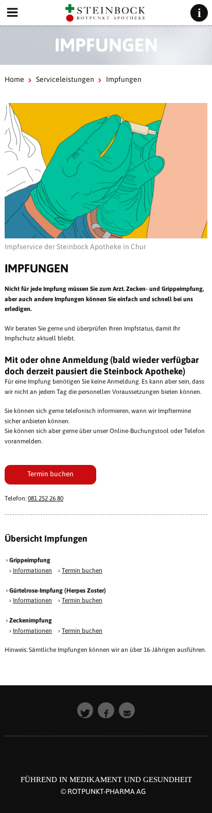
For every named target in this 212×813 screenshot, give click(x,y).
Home (14, 79)
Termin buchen (50, 474)
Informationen (32, 570)
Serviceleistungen (65, 79)
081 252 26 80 (45, 498)
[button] (85, 710)
